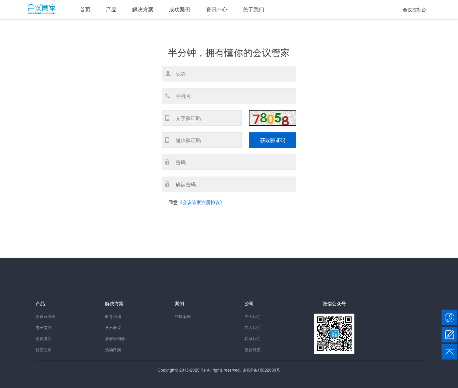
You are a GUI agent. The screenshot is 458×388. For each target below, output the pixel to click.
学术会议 (113, 327)
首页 (85, 9)
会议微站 (44, 338)
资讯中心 (216, 9)
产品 (111, 9)
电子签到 (44, 327)
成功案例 (179, 9)
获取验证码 (272, 139)
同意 (173, 202)
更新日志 (252, 349)
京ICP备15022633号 (261, 370)
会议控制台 (414, 9)
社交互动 (44, 349)
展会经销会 (115, 338)
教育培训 (113, 316)
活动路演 (113, 349)
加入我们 (252, 327)
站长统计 (291, 370)
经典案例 (183, 316)
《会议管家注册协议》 (201, 202)
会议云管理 (46, 316)
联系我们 (252, 338)
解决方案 (143, 9)
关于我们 (253, 9)
